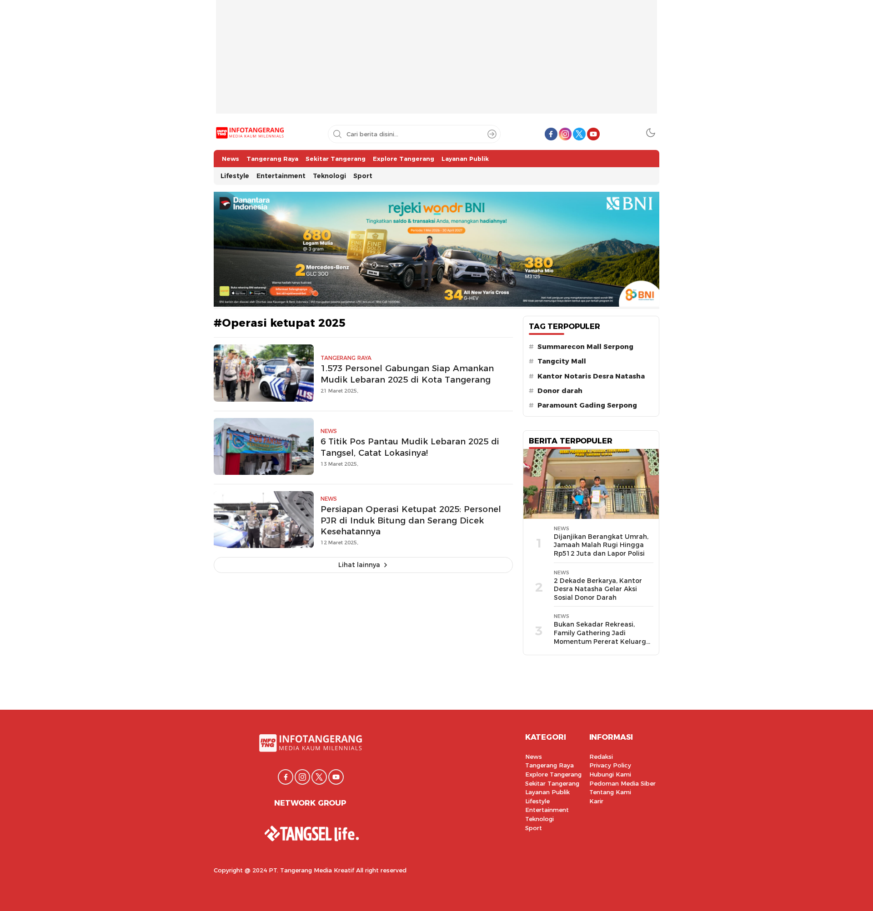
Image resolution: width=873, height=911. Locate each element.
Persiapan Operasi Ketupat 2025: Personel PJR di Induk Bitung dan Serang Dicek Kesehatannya (411, 520)
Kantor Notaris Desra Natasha (591, 376)
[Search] (492, 134)
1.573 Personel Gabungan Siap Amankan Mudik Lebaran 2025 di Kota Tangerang (407, 374)
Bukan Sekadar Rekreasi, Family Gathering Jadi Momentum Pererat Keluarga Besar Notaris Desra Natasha (602, 637)
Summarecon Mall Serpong (585, 347)
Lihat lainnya (359, 564)
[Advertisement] (436, 63)
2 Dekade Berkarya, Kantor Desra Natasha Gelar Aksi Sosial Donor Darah (598, 589)
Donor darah (559, 391)
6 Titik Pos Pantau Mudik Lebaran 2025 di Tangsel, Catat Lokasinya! (410, 447)
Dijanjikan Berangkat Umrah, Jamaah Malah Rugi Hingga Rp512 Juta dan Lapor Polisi (601, 545)
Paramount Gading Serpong (587, 405)
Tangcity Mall (561, 361)
